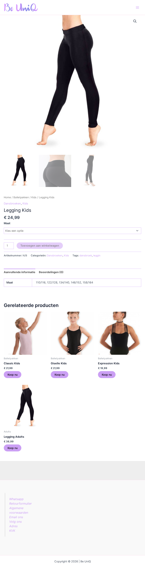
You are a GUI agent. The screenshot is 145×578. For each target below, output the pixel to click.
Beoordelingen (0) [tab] (51, 272)
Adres (13, 526)
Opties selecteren (12, 374)
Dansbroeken (12, 203)
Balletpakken (21, 197)
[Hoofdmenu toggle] (137, 7)
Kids (33, 197)
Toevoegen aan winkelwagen (39, 245)
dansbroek (85, 255)
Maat (7, 223)
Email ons (16, 517)
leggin (96, 255)
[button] (135, 21)
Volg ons (15, 521)
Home (7, 197)
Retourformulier (20, 503)
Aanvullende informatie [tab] (19, 272)
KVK (12, 530)
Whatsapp (16, 499)
